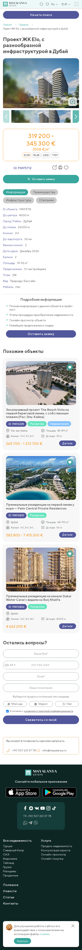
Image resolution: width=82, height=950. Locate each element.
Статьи (8, 897)
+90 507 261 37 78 (24, 750)
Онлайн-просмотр (53, 854)
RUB (36, 155)
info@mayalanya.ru (54, 750)
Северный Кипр (13, 850)
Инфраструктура (18, 200)
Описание (46, 200)
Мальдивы (9, 871)
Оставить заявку (43, 179)
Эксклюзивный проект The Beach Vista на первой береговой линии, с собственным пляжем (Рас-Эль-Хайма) (37, 413)
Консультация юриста (55, 850)
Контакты (10, 903)
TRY (55, 155)
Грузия (7, 867)
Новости (10, 891)
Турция (7, 846)
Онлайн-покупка (52, 858)
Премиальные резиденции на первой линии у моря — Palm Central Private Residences (40, 506)
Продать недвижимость (56, 846)
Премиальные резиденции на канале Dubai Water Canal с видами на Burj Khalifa (38, 598)
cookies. (44, 934)
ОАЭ (6, 854)
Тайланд (8, 862)
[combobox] (10, 665)
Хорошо (22, 941)
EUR (27, 155)
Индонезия (10, 858)
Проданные (10, 875)
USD (46, 155)
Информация (15, 192)
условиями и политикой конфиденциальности (48, 711)
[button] (76, 116)
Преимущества (44, 192)
